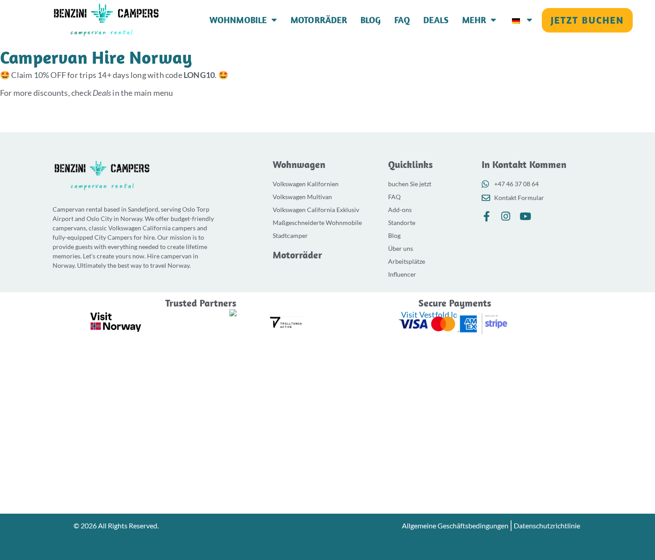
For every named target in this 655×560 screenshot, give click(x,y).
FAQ (402, 20)
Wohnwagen (299, 164)
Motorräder (319, 20)
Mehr (474, 20)
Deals (436, 20)
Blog (370, 20)
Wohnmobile (238, 20)
